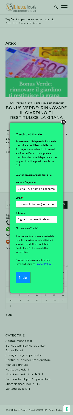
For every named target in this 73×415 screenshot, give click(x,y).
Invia (23, 277)
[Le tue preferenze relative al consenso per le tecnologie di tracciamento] (66, 408)
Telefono (21, 213)
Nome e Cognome (26, 182)
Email (19, 197)
